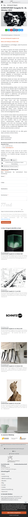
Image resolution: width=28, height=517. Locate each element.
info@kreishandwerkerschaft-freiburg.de (14, 448)
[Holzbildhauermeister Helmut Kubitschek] (22, 438)
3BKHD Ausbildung (6, 478)
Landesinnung (5, 476)
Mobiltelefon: (4, 189)
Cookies (4, 487)
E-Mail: (2, 182)
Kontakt (4, 485)
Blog (5, 5)
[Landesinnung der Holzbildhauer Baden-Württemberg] (15, 2)
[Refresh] (22, 210)
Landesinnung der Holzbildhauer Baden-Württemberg (14, 163)
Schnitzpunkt (6, 160)
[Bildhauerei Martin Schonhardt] (5, 438)
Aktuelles (4, 480)
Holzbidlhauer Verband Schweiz (10, 166)
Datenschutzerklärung (5, 219)
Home (3, 474)
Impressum (4, 491)
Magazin (14, 160)
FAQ (15, 451)
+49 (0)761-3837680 (14, 453)
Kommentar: (4, 195)
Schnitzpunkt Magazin (12, 5)
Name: (3, 176)
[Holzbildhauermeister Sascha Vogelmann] (14, 438)
